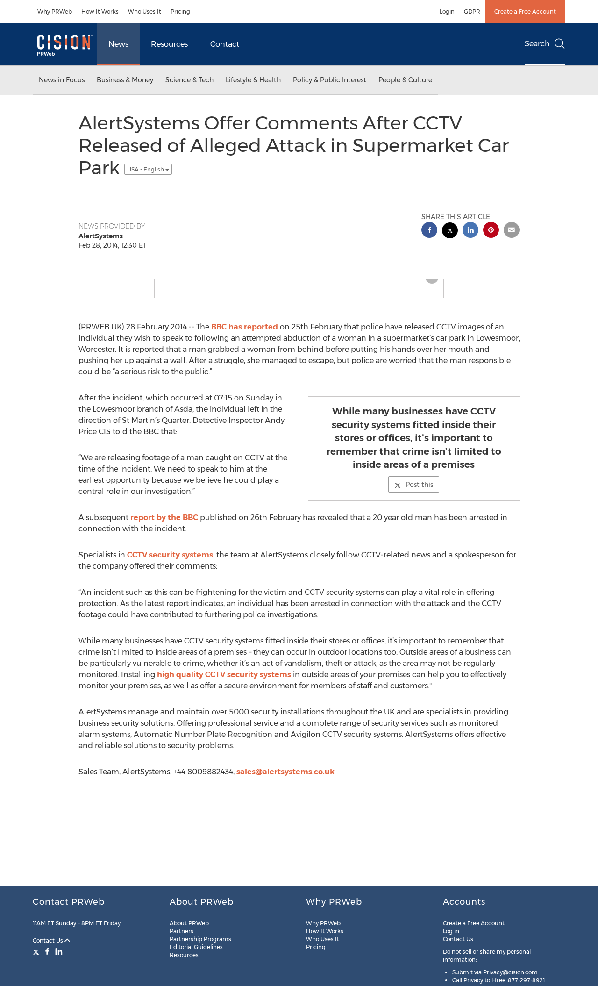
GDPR (472, 11)
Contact (224, 44)
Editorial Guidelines (196, 946)
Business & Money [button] (125, 80)
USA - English (146, 169)
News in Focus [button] (62, 80)
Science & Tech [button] (189, 80)
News (118, 44)
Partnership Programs (200, 939)
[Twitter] (37, 951)
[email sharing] (512, 231)
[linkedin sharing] (470, 231)
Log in (451, 931)
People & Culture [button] (405, 80)
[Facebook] (47, 951)
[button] (299, 282)
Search (537, 43)
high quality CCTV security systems (224, 682)
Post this (419, 492)
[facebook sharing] (429, 231)
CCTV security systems (170, 562)
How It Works (100, 11)
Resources (169, 44)
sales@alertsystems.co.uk (285, 779)
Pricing (180, 11)
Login (447, 11)
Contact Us (48, 940)
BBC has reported (244, 334)
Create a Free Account (525, 11)
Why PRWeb (54, 11)
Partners (181, 931)
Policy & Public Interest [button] (329, 80)
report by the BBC (164, 525)
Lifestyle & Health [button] (253, 80)
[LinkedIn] (59, 951)
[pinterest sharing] (491, 231)
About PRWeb (189, 923)
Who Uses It (144, 11)
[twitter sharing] (450, 231)
